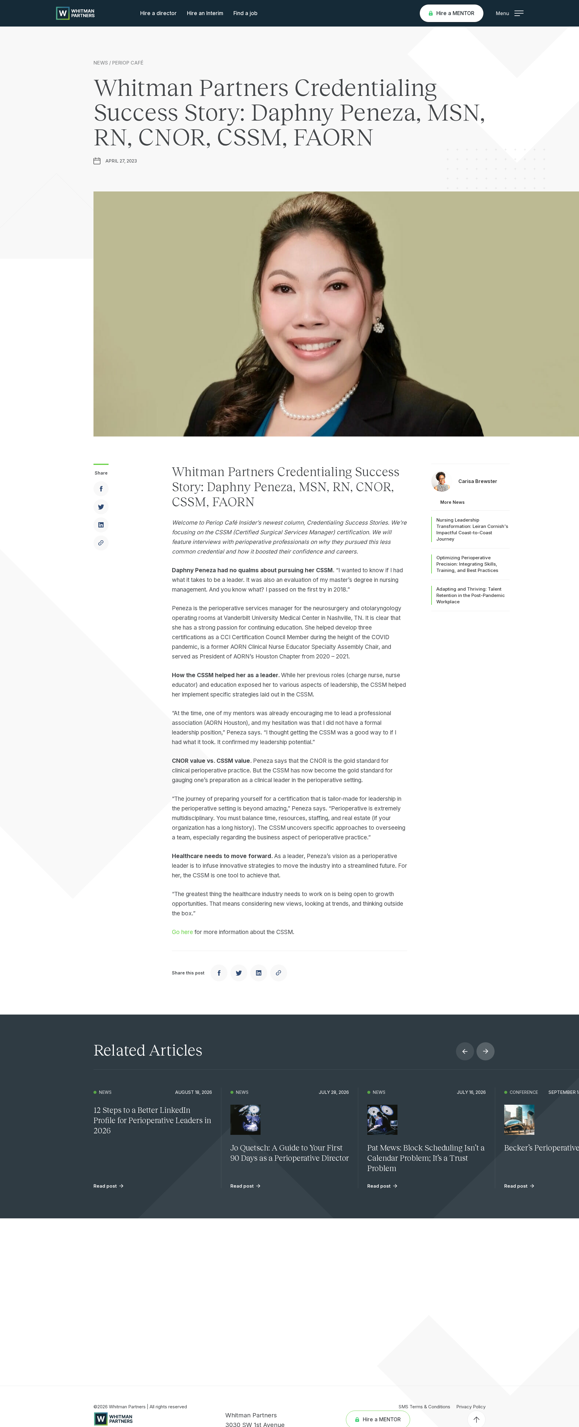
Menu (502, 13)
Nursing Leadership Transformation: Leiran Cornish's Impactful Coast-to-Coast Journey (472, 529)
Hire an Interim (205, 13)
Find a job (245, 13)
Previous (465, 1051)
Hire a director (158, 13)
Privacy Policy (471, 1407)
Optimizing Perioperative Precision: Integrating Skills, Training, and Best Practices (467, 564)
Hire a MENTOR (455, 13)
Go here (182, 932)
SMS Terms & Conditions (424, 1407)
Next (485, 1051)
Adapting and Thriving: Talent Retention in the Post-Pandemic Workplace (470, 595)
